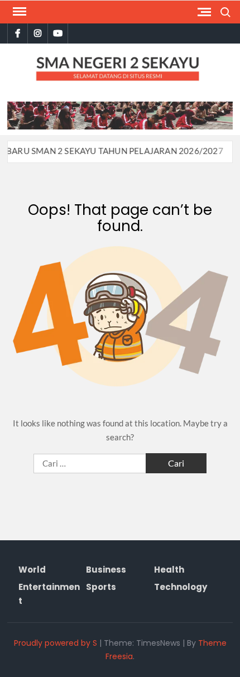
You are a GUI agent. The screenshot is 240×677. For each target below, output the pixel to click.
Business (106, 569)
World (32, 569)
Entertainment (49, 594)
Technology (180, 587)
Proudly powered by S (55, 643)
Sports (101, 587)
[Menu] (18, 12)
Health (169, 569)
